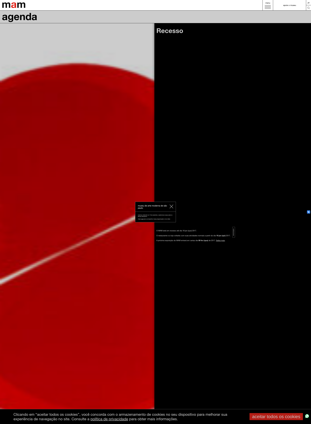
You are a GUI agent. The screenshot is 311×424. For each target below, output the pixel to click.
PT (308, 2)
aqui (142, 219)
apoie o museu (289, 5)
